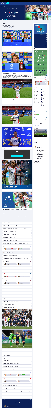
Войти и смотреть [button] (38, 12)
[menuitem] (8, 3)
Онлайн (5, 19)
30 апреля (9, 28)
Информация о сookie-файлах (19, 158)
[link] (7, 3)
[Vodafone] (39, 27)
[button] (23, 3)
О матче (9, 19)
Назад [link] (3, 6)
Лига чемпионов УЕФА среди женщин (2, 3)
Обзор (2, 19)
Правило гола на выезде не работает (8, 27)
